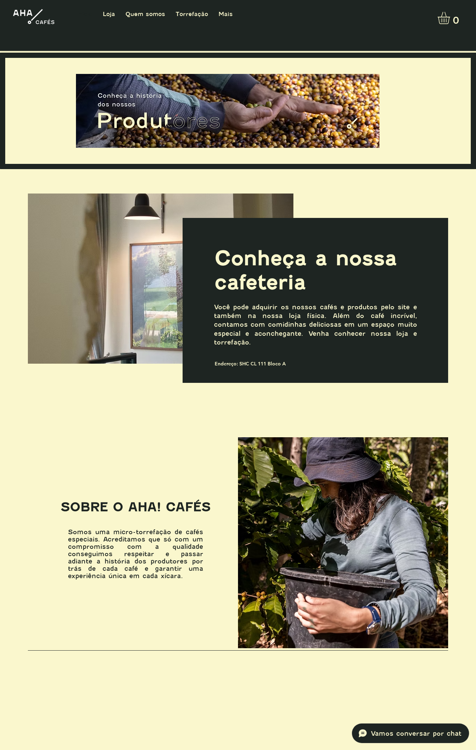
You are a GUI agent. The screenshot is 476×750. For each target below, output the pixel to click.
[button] (451, 18)
